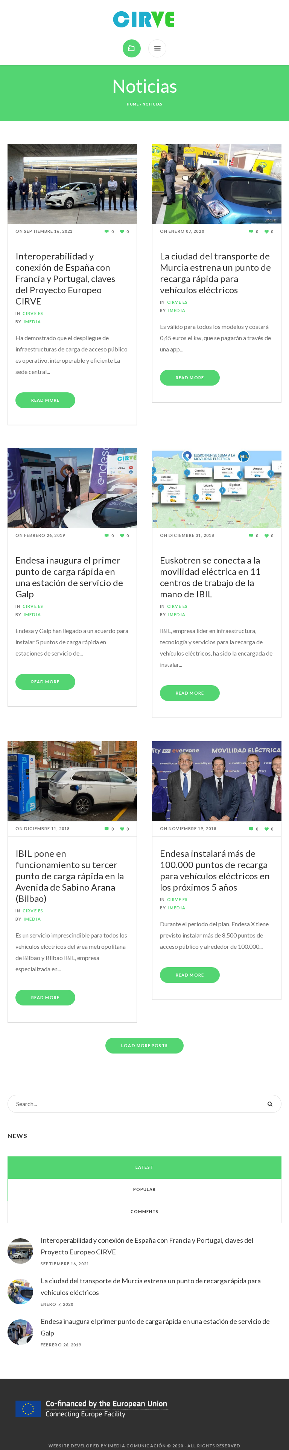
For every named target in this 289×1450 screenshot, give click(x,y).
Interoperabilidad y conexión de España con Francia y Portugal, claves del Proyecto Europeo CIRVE (65, 278)
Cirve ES (33, 313)
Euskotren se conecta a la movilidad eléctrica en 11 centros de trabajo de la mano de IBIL (210, 577)
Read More (45, 400)
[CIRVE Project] (144, 20)
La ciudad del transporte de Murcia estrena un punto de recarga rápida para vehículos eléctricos (215, 272)
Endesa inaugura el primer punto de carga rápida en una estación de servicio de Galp (69, 577)
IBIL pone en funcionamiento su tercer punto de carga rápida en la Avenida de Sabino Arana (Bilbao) (69, 876)
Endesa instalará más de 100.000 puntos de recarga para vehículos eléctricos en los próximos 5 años (215, 870)
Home (133, 104)
